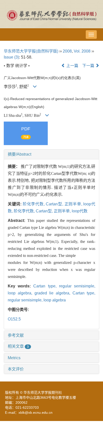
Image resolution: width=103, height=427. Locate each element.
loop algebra (55, 300)
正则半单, (74, 204)
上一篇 (71, 66)
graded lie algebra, (53, 293)
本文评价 (16, 369)
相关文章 (18, 346)
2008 (67, 51)
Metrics (14, 358)
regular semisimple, (77, 286)
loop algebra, (21, 293)
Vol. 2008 (82, 51)
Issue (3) (11, 57)
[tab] (51, 154)
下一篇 (88, 66)
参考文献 (16, 335)
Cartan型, (55, 204)
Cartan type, (46, 286)
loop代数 (80, 211)
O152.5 (14, 319)
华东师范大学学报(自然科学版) (31, 51)
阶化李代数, (34, 204)
